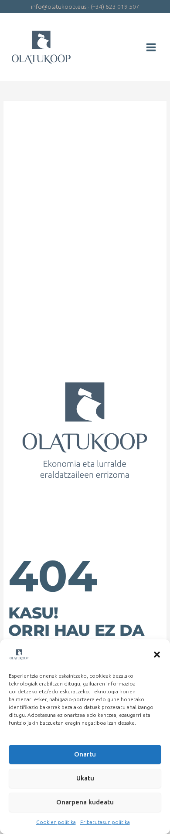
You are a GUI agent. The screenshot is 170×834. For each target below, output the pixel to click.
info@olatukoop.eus (59, 6)
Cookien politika (56, 822)
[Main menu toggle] (151, 47)
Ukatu (85, 778)
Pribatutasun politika (105, 822)
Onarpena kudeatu (85, 802)
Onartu (85, 754)
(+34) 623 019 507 (115, 6)
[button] (157, 654)
